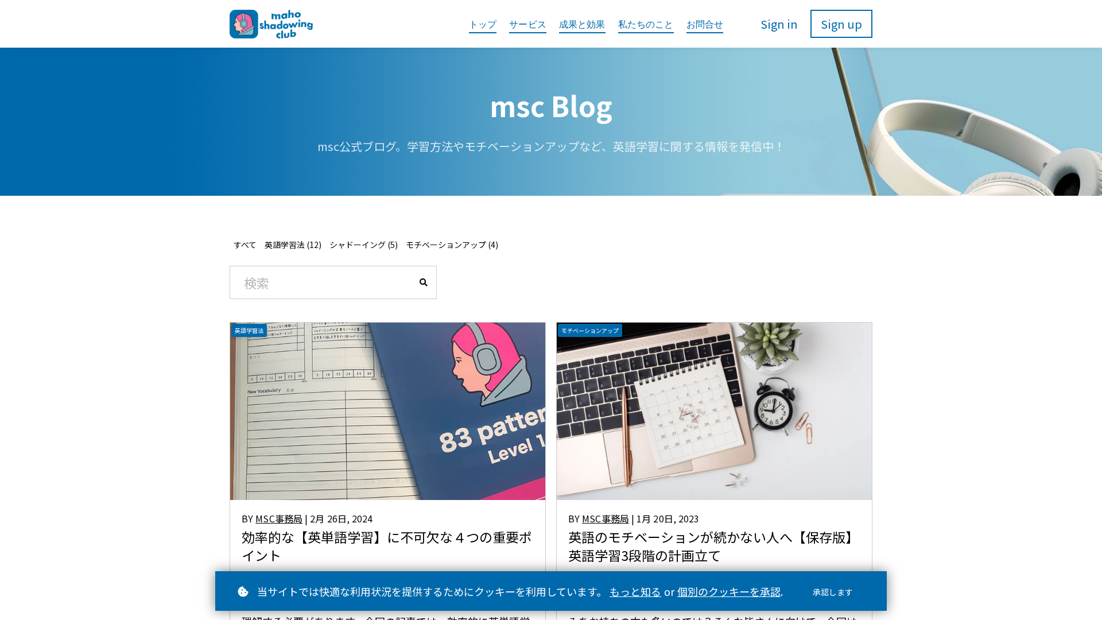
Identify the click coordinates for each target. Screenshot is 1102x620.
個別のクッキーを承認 (729, 591)
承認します (833, 592)
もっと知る (635, 591)
